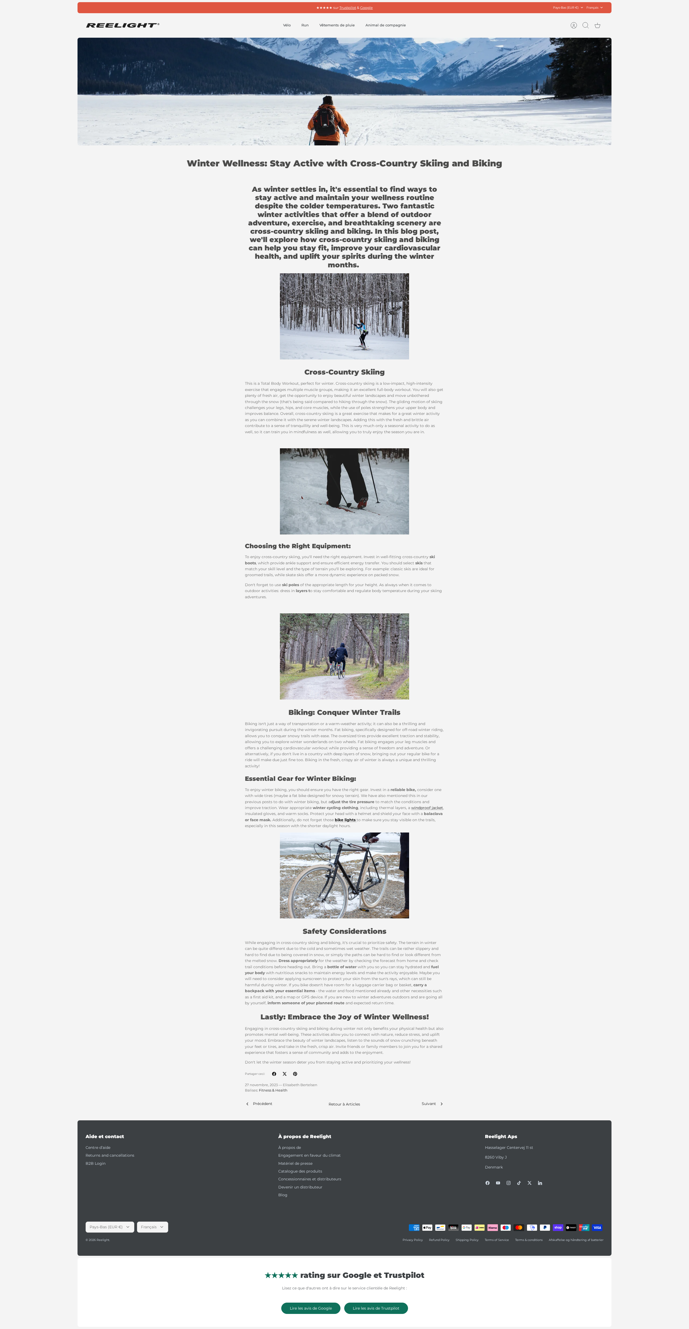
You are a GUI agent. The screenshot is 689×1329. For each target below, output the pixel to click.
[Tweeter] (284, 1074)
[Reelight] (123, 25)
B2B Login (96, 1163)
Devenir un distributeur (300, 1187)
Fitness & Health (273, 1090)
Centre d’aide (98, 1147)
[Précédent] (268, 8)
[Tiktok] (519, 1183)
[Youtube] (498, 1183)
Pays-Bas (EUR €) (566, 7)
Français (592, 7)
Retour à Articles (344, 1104)
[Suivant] (421, 8)
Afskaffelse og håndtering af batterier (576, 1240)
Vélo (287, 25)
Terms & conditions (529, 1240)
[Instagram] (508, 1183)
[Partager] (274, 1074)
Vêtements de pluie (337, 25)
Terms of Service (497, 1240)
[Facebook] (487, 1183)
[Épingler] (295, 1074)
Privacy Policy (413, 1240)
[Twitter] (529, 1183)
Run (305, 25)
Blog (282, 1194)
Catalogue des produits (300, 1171)
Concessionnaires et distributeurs (309, 1179)
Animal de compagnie (385, 25)
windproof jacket (427, 807)
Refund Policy (439, 1240)
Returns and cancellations (110, 1155)
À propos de (289, 1147)
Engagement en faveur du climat (309, 1155)
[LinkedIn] (540, 1183)
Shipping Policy (467, 1240)
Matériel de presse (295, 1163)
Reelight (103, 1240)
